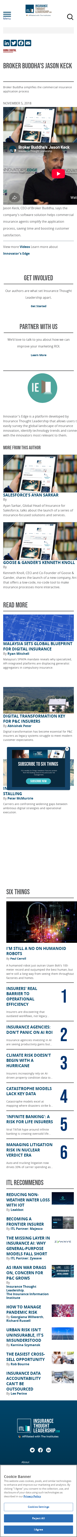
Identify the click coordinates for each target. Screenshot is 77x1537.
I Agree (38, 1529)
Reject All (38, 1518)
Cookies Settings (38, 1507)
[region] (38, 1501)
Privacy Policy (32, 1496)
